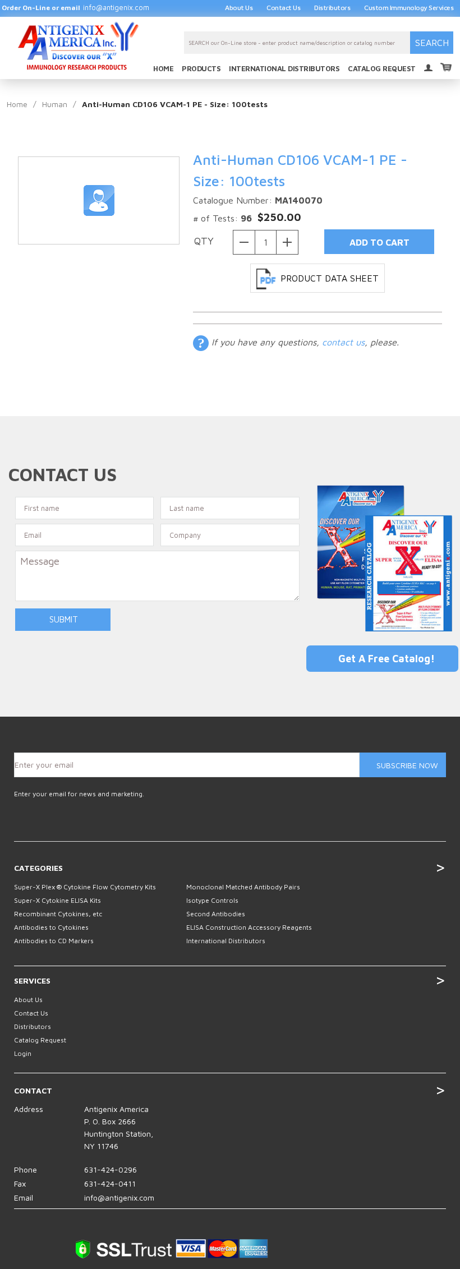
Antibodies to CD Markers (54, 940)
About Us (238, 7)
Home (17, 104)
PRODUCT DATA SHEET (329, 278)
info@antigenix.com (116, 7)
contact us (343, 342)
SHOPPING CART (446, 65)
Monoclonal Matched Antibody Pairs (243, 887)
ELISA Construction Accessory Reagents (249, 927)
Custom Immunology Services (408, 7)
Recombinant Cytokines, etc (58, 914)
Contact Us (283, 7)
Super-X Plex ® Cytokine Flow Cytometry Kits (85, 887)
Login (428, 68)
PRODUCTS (201, 68)
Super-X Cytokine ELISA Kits (57, 900)
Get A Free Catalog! (386, 659)
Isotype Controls (212, 900)
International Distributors (225, 940)
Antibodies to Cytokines (51, 927)
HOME (163, 68)
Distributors (332, 7)
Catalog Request (40, 1040)
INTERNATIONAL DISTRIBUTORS (284, 68)
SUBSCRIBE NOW (407, 765)
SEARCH (432, 43)
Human (54, 104)
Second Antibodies (215, 914)
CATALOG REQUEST (382, 68)
